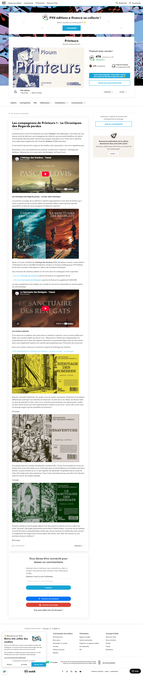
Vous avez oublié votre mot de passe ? (48, 610)
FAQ (35, 103)
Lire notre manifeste (109, 663)
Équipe (108, 643)
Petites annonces (58, 650)
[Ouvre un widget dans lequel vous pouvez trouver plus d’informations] (135, 671)
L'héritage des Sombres (29, 276)
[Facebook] (62, 671)
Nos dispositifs (84, 646)
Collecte (13, 103)
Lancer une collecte (14, 3)
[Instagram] (71, 671)
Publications (46, 103)
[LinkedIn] (76, 671)
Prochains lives (58, 637)
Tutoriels (55, 646)
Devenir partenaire (85, 640)
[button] (5, 671)
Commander (71, 28)
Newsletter (109, 650)
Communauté (28, 3)
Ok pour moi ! (38, 664)
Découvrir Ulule (111, 637)
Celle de (16, 276)
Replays (55, 653)
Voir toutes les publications (20, 113)
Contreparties (25, 103)
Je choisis (24, 664)
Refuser (9, 664)
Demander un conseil (60, 643)
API (80, 650)
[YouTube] (80, 671)
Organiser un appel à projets (89, 643)
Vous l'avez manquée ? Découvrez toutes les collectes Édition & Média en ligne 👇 (110, 76)
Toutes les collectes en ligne (109, 83)
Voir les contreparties (114, 124)
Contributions (61, 103)
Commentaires (78, 103)
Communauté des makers (63, 633)
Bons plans (56, 640)
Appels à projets (84, 637)
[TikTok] (67, 671)
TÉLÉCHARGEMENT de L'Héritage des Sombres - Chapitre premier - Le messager (43, 351)
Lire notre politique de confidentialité (15, 657)
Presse (108, 646)
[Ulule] (40, 671)
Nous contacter (111, 640)
